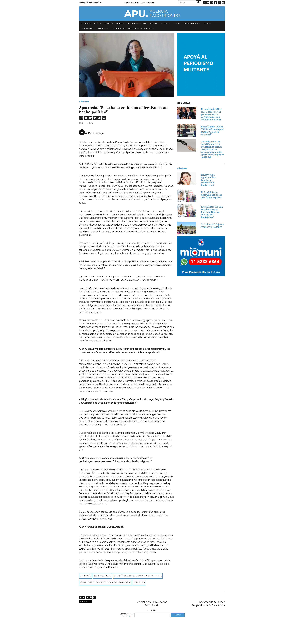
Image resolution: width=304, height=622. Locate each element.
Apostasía (85, 576)
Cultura (153, 23)
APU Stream (103, 28)
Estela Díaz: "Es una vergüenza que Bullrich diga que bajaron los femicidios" (212, 212)
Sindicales (165, 23)
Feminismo (139, 582)
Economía (108, 23)
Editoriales (85, 23)
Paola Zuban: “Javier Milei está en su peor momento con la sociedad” (213, 130)
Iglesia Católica (102, 576)
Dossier (176, 23)
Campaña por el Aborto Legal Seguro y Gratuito (105, 582)
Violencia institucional (137, 23)
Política (97, 23)
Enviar (177, 615)
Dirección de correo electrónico (126, 615)
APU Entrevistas (118, 28)
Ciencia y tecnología (191, 23)
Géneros (120, 23)
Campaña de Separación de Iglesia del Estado (137, 576)
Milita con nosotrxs (90, 2)
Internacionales (88, 28)
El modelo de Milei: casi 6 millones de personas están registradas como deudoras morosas (211, 114)
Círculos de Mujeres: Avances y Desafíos (212, 225)
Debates (207, 23)
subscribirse (85, 601)
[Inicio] (152, 13)
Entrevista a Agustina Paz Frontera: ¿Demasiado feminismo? (208, 180)
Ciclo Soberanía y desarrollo (141, 28)
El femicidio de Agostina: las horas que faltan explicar (211, 195)
